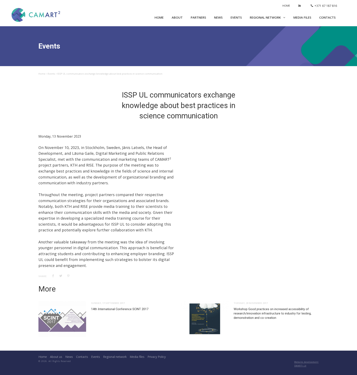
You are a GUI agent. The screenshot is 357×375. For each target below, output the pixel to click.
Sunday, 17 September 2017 (108, 303)
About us (56, 357)
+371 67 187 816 (325, 6)
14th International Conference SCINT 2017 (119, 309)
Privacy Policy (157, 357)
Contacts (327, 17)
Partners (198, 17)
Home (286, 5)
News (218, 17)
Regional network (266, 17)
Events (236, 17)
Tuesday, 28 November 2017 (251, 303)
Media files (302, 17)
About (177, 17)
